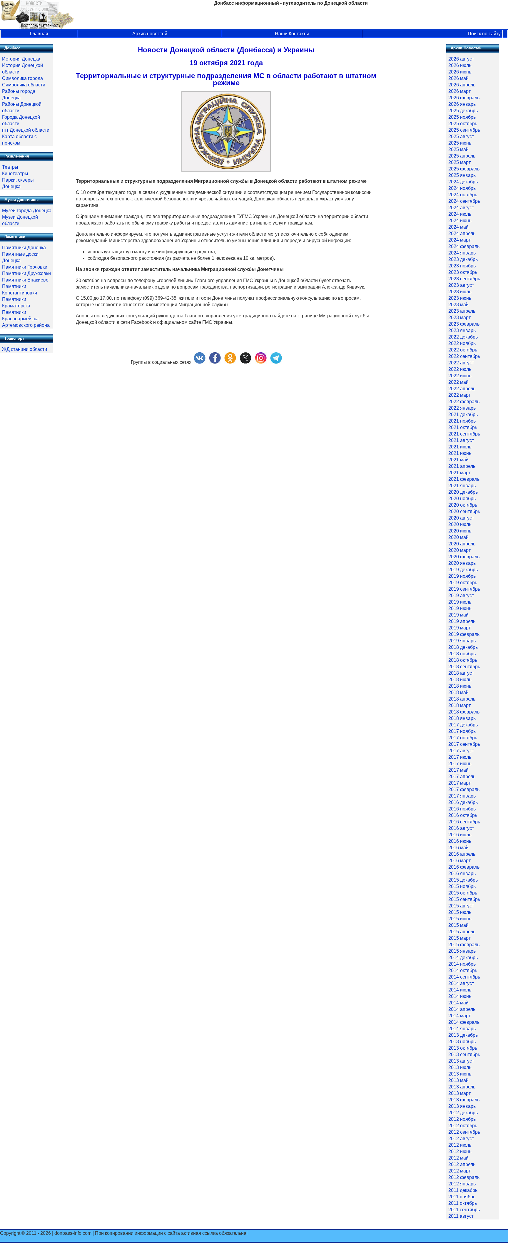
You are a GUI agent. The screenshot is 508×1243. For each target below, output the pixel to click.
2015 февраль (463, 944)
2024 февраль (463, 246)
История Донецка (21, 58)
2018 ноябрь (462, 653)
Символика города (22, 78)
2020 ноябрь (462, 498)
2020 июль (459, 524)
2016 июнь (459, 841)
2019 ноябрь (462, 576)
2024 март (459, 239)
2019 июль (459, 601)
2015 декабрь (463, 879)
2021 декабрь (463, 414)
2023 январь (462, 330)
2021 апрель (461, 466)
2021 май (458, 459)
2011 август (461, 1216)
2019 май (458, 614)
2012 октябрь (462, 1125)
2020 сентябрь (464, 511)
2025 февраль (463, 168)
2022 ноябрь (462, 343)
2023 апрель (461, 311)
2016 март (459, 860)
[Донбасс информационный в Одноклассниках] (230, 362)
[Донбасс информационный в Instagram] (261, 362)
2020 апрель (461, 543)
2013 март (459, 1093)
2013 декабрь (463, 1035)
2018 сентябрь (464, 666)
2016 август (461, 828)
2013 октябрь (462, 1048)
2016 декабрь (463, 802)
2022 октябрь (462, 349)
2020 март (459, 550)
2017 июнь (459, 763)
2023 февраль (463, 323)
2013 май (458, 1080)
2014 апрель (461, 1009)
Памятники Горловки (24, 266)
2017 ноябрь (462, 731)
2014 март (459, 1015)
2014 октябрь (462, 970)
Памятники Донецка (24, 247)
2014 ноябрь (462, 963)
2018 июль (459, 679)
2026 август (461, 58)
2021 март (459, 472)
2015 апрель (461, 931)
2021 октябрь (462, 427)
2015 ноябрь (462, 886)
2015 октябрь (462, 892)
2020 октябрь (462, 504)
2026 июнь (459, 71)
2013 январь (462, 1106)
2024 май (458, 227)
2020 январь (462, 563)
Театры (10, 167)
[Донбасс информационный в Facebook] (215, 362)
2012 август (461, 1138)
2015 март (459, 938)
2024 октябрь (462, 194)
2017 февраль (463, 789)
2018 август (461, 673)
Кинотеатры (15, 173)
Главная (39, 33)
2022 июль (459, 369)
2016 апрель (461, 854)
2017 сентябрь (464, 744)
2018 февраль (463, 711)
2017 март (459, 782)
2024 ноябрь (462, 188)
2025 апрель (461, 155)
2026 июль (459, 65)
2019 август (461, 595)
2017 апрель (461, 776)
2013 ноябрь (462, 1041)
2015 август (461, 905)
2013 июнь (459, 1073)
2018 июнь (459, 686)
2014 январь (462, 1028)
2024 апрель (461, 233)
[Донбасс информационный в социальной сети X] (245, 362)
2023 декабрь (463, 259)
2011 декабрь (462, 1190)
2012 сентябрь (464, 1132)
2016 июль (459, 834)
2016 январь (462, 873)
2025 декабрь (463, 110)
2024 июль (459, 214)
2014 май (458, 1002)
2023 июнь (459, 298)
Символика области (23, 84)
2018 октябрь (462, 660)
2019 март (459, 627)
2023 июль (459, 291)
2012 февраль (463, 1177)
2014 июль (459, 989)
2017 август (461, 750)
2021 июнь (459, 453)
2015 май (458, 925)
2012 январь (462, 1183)
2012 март (459, 1170)
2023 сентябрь (464, 278)
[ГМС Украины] (226, 169)
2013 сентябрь (464, 1054)
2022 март (459, 395)
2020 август (461, 517)
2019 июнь (459, 608)
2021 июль (459, 446)
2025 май (458, 149)
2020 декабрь (463, 492)
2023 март (459, 317)
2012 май (458, 1157)
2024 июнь (459, 220)
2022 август (461, 362)
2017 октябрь (462, 737)
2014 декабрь (463, 957)
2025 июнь (459, 142)
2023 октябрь (462, 272)
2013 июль (459, 1067)
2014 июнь (459, 996)
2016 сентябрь (464, 821)
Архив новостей (149, 33)
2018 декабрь (463, 647)
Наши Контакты (292, 33)
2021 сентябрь (464, 433)
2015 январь (462, 951)
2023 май (458, 304)
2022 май (458, 382)
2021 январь (462, 485)
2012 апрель (461, 1164)
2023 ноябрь (462, 265)
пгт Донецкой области (25, 130)
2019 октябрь (462, 582)
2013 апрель (461, 1086)
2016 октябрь (462, 815)
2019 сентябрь (464, 589)
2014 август (461, 983)
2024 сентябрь (464, 201)
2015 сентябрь (464, 899)
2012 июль (459, 1145)
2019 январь (462, 640)
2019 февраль (463, 634)
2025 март (459, 162)
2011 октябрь (462, 1203)
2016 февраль (463, 867)
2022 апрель (461, 388)
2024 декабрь (463, 181)
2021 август (461, 440)
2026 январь (462, 104)
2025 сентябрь (464, 130)
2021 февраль (463, 479)
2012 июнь (459, 1151)
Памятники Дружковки (26, 273)
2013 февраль (463, 1099)
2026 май (458, 78)
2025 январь (462, 175)
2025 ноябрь (462, 117)
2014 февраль (463, 1022)
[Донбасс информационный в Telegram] (276, 362)
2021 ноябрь (462, 420)
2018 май (458, 692)
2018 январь (462, 718)
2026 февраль (463, 97)
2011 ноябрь (461, 1196)
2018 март (459, 705)
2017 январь (462, 795)
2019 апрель (461, 621)
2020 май (458, 537)
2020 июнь (459, 530)
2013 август (461, 1060)
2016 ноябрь (462, 808)
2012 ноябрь (462, 1119)
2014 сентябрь (464, 976)
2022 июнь (459, 375)
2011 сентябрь (464, 1209)
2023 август (461, 285)
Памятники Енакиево (25, 279)
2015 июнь (459, 918)
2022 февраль (463, 401)
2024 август (461, 207)
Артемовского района (26, 325)
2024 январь (462, 252)
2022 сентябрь (464, 356)
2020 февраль (463, 556)
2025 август (461, 136)
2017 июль (459, 757)
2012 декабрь (463, 1112)
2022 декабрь (463, 336)
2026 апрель (461, 84)
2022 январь (462, 408)
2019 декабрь (463, 569)
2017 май (458, 770)
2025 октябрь (462, 123)
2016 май (458, 847)
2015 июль (459, 912)
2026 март (459, 91)
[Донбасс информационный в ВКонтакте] (199, 362)
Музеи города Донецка (26, 210)
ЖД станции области (24, 349)
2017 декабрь (463, 724)
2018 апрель (461, 698)
